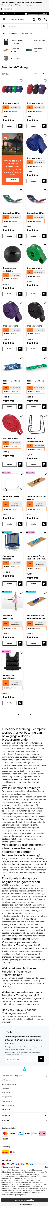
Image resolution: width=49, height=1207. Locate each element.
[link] (12, 89)
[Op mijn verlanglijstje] (21, 80)
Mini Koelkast (6, 1080)
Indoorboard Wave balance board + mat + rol (36, 557)
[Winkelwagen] (45, 19)
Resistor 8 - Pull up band (11, 382)
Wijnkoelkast (6, 1092)
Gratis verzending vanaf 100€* (37, 14)
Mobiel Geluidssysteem (9, 1084)
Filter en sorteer (40, 74)
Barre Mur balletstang (7, 617)
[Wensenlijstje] (39, 19)
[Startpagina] (6, 33)
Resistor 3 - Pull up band (35, 382)
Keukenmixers (6, 1109)
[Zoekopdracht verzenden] (4, 26)
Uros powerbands (10, 103)
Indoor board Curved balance (36, 497)
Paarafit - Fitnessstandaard (35, 440)
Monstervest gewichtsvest (8, 676)
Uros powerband (34, 158)
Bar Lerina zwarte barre (10, 497)
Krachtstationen (7, 1101)
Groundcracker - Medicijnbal (10, 269)
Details (9, 126)
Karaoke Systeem (8, 1105)
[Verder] (30, 714)
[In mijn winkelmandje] (20, 126)
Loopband (5, 1088)
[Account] (34, 19)
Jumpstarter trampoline (8, 557)
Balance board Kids (11, 213)
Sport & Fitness (13, 33)
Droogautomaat (7, 1097)
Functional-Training (27, 33)
